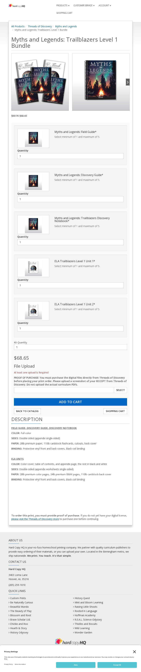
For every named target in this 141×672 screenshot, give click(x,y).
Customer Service (83, 5)
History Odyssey (19, 632)
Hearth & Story (18, 628)
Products (62, 5)
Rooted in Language (86, 611)
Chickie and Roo (19, 623)
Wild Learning (82, 628)
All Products (18, 26)
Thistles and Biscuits (86, 623)
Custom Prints (18, 598)
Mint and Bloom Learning (89, 602)
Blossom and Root (20, 615)
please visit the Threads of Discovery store (35, 519)
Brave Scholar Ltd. (20, 619)
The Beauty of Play (20, 611)
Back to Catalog (27, 411)
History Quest (82, 598)
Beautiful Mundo (19, 606)
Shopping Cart (64, 13)
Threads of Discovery (40, 26)
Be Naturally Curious (21, 602)
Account (104, 5)
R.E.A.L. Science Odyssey (88, 619)
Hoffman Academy (85, 615)
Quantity (22, 150)
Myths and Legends (66, 26)
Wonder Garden (83, 632)
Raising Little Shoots (86, 606)
